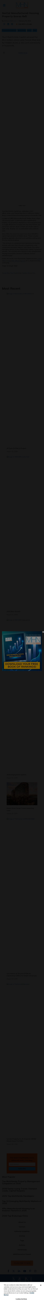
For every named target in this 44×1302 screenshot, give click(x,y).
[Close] (40, 1285)
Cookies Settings (21, 1299)
